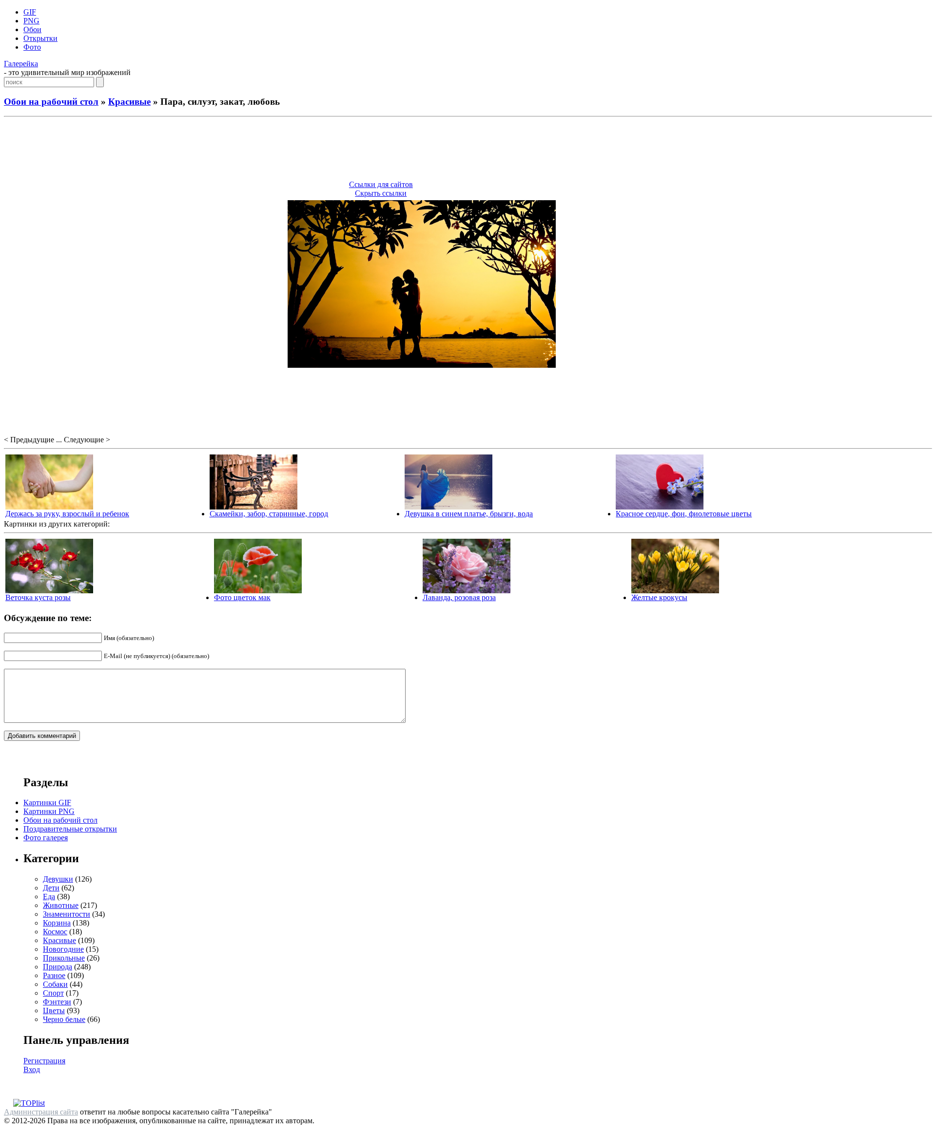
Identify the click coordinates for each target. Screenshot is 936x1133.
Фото (32, 47)
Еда (49, 896)
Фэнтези (57, 1002)
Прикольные (64, 958)
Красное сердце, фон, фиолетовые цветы (684, 514)
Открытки (40, 38)
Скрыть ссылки (381, 193)
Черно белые (64, 1019)
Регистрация (44, 1061)
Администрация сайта (41, 1112)
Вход (31, 1069)
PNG (31, 21)
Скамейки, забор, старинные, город (269, 514)
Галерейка (21, 63)
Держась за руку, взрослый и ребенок (67, 514)
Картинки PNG (49, 811)
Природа (57, 967)
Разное (54, 975)
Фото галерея (45, 837)
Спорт (53, 993)
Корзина (57, 923)
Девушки (58, 879)
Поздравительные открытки (70, 829)
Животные (60, 905)
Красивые (129, 101)
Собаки (55, 984)
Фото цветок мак (242, 597)
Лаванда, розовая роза (459, 597)
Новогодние (63, 949)
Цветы (54, 1010)
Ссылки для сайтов (381, 184)
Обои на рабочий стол (51, 101)
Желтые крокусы (659, 597)
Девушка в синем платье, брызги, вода (469, 514)
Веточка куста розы (38, 597)
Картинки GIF (47, 802)
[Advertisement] (468, 150)
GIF (29, 12)
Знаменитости (66, 914)
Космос (55, 931)
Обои (32, 29)
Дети (51, 888)
